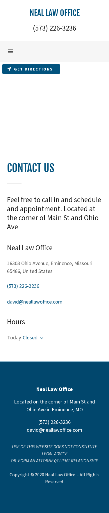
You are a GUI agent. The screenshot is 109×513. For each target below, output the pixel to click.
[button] (55, 12)
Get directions (33, 69)
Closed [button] (30, 337)
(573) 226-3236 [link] (54, 28)
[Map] (54, 105)
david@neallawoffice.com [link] (34, 301)
